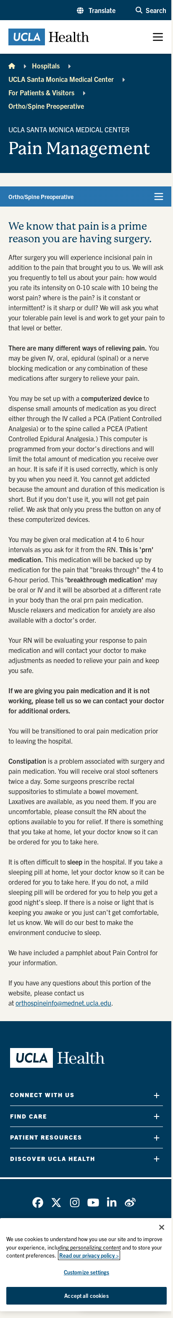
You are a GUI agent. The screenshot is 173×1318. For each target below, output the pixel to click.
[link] (38, 1202)
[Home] (11, 65)
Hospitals (46, 65)
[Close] (161, 1227)
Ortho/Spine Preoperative (46, 106)
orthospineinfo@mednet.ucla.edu (63, 1002)
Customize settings (86, 1272)
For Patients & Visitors (41, 92)
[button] (96, 10)
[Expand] (157, 1095)
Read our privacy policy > (89, 1255)
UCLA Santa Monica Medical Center (61, 79)
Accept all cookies (86, 1295)
